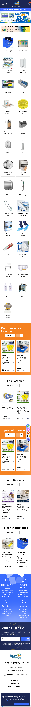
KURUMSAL (14, 680)
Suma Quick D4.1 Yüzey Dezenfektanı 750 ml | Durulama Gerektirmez (7, 509)
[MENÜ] (2, 4)
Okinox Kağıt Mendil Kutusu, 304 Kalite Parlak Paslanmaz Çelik (23, 508)
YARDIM (13, 683)
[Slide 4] (15, 20)
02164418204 (20, 667)
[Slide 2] (13, 20)
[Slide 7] (18, 20)
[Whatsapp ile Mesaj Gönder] (28, 426)
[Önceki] (18, 335)
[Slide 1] (12, 20)
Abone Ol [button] (26, 639)
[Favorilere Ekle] (13, 342)
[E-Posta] (28, 436)
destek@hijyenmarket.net (16, 670)
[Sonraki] (21, 335)
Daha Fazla (10, 336)
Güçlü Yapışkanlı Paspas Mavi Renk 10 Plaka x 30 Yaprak (22, 359)
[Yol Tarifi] (28, 429)
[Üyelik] (25, 3)
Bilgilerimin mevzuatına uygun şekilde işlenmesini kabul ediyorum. (16, 643)
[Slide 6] (17, 20)
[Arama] (6, 3)
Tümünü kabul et (21, 704)
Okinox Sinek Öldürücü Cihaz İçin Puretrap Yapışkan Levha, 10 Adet (8, 360)
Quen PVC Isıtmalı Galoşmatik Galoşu (8, 407)
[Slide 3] (14, 20)
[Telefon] (28, 439)
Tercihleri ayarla (7, 704)
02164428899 (11, 667)
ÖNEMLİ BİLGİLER (14, 687)
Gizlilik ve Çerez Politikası (9, 701)
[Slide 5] (16, 20)
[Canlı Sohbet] (28, 432)
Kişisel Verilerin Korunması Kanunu (16, 643)
